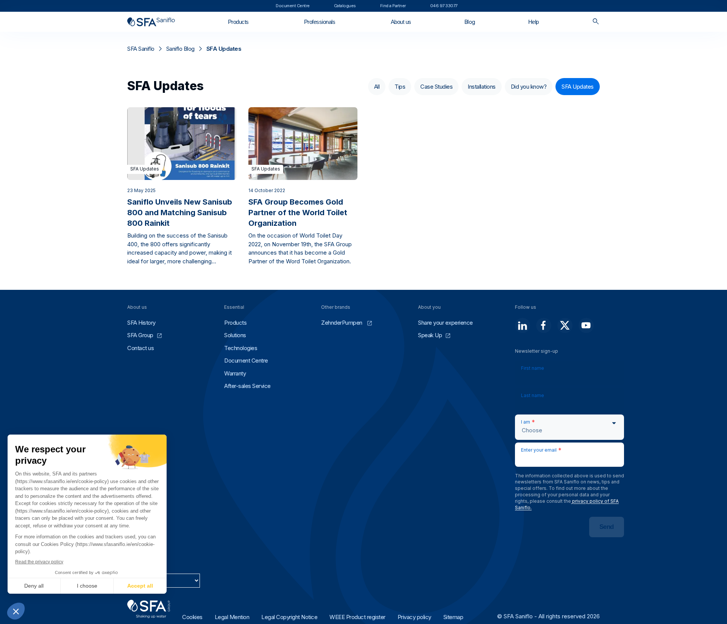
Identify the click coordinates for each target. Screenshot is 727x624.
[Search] (596, 22)
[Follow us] (522, 325)
